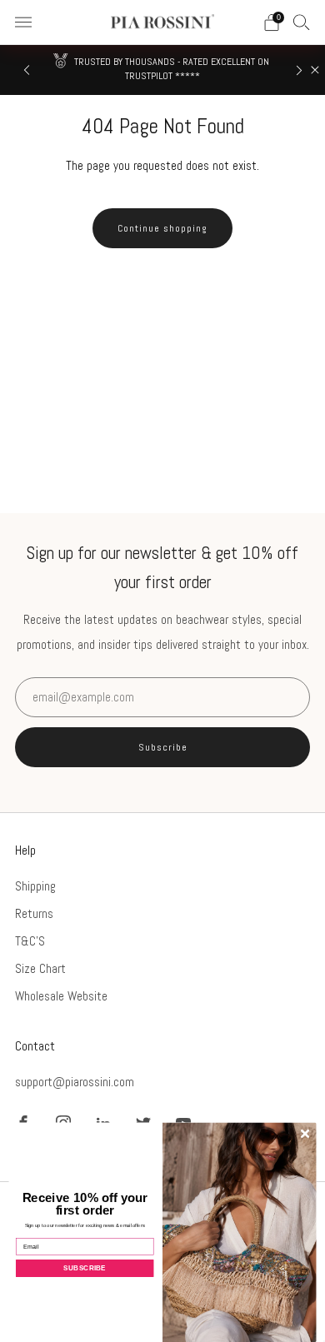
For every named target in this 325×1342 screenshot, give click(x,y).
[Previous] (27, 70)
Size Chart (40, 968)
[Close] (315, 70)
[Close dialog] (305, 1133)
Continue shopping (163, 228)
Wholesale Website (61, 996)
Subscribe (163, 747)
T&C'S (30, 941)
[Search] (301, 21)
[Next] (299, 70)
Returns (34, 913)
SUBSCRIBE (84, 1267)
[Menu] (23, 22)
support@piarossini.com (74, 1082)
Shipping (35, 886)
